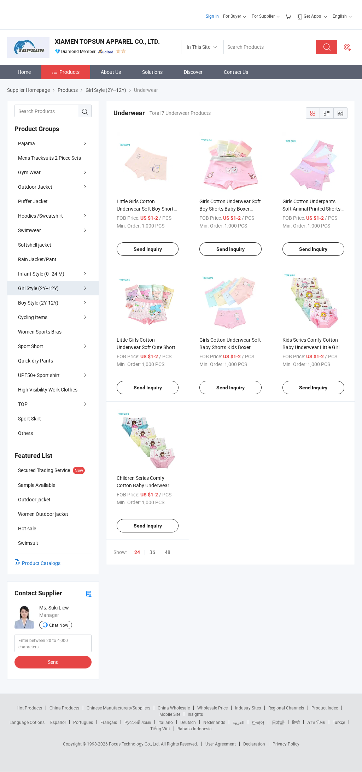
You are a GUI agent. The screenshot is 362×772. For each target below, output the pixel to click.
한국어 (258, 722)
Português (83, 722)
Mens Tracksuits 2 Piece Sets (49, 157)
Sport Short (30, 346)
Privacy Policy (286, 744)
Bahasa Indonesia (194, 728)
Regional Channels (286, 708)
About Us (111, 72)
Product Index (324, 708)
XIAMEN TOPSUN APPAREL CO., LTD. (107, 41)
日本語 (278, 722)
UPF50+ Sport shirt (39, 375)
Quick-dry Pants (35, 360)
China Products (64, 708)
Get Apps (312, 16)
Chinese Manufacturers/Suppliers (118, 708)
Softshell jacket (34, 244)
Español (58, 722)
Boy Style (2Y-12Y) (38, 302)
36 (152, 552)
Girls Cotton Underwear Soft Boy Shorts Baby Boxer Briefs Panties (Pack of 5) (230, 208)
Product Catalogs (41, 563)
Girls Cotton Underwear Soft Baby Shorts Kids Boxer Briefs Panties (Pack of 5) (230, 347)
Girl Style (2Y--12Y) (38, 288)
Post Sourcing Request (347, 47)
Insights (195, 714)
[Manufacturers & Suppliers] (52, 14)
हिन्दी (296, 722)
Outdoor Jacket (35, 186)
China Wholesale (174, 708)
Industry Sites (248, 708)
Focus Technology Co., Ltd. (135, 744)
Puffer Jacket (33, 201)
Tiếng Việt (160, 728)
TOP (23, 404)
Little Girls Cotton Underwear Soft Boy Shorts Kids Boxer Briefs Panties (146, 208)
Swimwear (29, 230)
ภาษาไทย (316, 722)
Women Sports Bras (40, 331)
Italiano (165, 722)
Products (69, 72)
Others (25, 433)
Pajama (26, 143)
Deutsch (188, 722)
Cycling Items (32, 317)
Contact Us (236, 72)
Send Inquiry (148, 249)
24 (137, 552)
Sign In (212, 16)
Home (24, 72)
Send (53, 662)
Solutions (152, 72)
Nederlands (214, 722)
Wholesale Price (212, 708)
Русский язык (137, 722)
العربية (238, 722)
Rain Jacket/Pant (37, 259)
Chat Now (58, 625)
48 (167, 552)
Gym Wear (29, 172)
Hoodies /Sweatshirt (40, 215)
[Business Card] (89, 593)
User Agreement (220, 744)
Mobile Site (169, 714)
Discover (193, 72)
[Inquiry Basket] (289, 16)
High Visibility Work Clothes (47, 389)
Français (108, 722)
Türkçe (339, 722)
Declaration (254, 744)
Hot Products (29, 708)
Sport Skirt (29, 418)
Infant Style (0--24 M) (41, 273)
